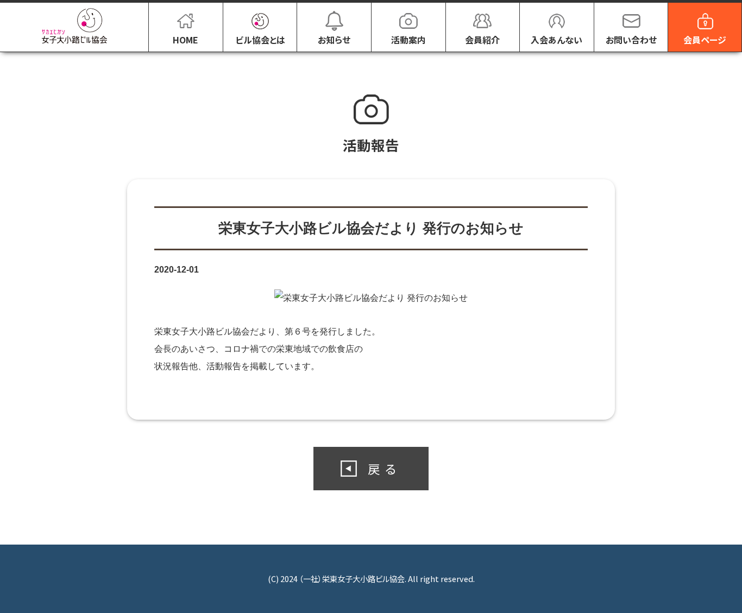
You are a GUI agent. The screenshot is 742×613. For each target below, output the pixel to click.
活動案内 (408, 39)
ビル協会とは (260, 39)
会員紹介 (482, 39)
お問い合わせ (631, 39)
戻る (384, 468)
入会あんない (556, 39)
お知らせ (334, 39)
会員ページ (704, 39)
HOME (185, 39)
